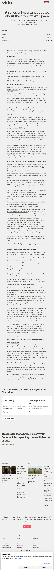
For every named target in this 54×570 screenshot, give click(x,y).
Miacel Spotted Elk (6, 482)
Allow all (44, 567)
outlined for (12, 89)
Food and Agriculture (6, 547)
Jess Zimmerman (5, 444)
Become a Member (37, 541)
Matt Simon (19, 473)
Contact (19, 541)
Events (34, 540)
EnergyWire (14, 342)
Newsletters (35, 538)
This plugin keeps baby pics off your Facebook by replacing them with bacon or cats (26, 437)
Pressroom (19, 547)
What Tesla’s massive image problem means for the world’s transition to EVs (21, 496)
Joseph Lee (46, 476)
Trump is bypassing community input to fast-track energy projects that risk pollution (21, 482)
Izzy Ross (19, 488)
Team (18, 540)
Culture (12, 444)
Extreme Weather (5, 545)
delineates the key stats (29, 260)
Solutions (4, 541)
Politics (3, 540)
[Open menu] (51, 2)
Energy (3, 538)
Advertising (35, 543)
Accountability (5, 543)
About (18, 538)
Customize (26, 567)
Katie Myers (32, 481)
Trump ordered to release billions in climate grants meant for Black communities (48, 498)
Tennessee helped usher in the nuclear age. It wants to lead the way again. (34, 477)
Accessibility (36, 547)
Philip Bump (4, 30)
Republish (35, 545)
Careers (19, 543)
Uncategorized (49, 37)
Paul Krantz (19, 501)
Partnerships (20, 545)
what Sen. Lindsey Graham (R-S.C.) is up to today (31, 281)
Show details (47, 563)
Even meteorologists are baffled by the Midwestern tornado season (48, 483)
